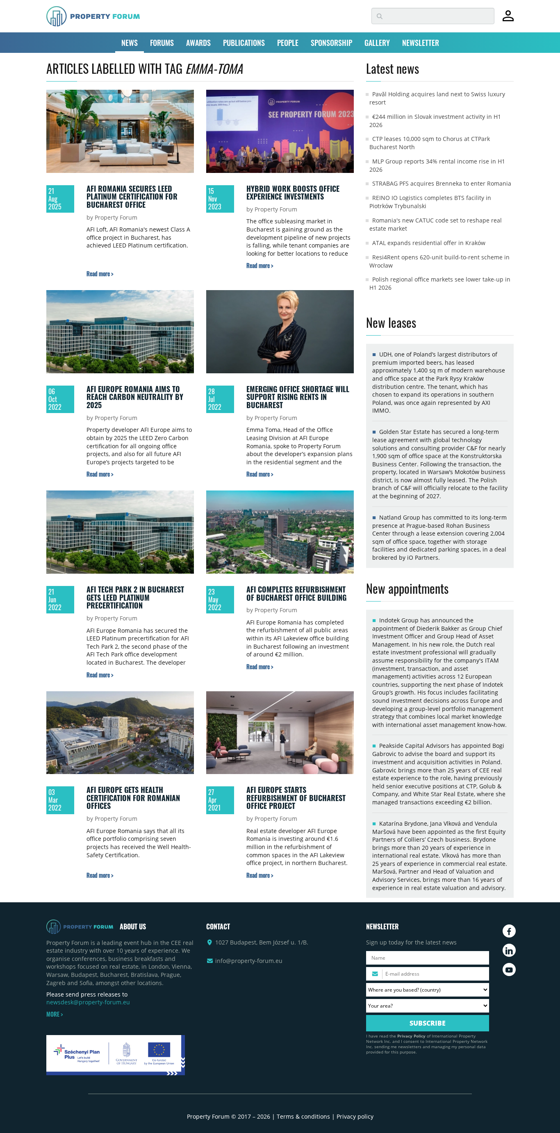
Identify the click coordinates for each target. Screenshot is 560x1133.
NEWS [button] (129, 42)
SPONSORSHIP (331, 42)
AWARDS (198, 42)
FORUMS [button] (162, 42)
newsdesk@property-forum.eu (88, 1002)
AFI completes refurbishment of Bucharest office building (296, 593)
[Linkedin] (509, 950)
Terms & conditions (303, 1116)
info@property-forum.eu (248, 961)
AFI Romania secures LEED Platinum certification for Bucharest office (132, 196)
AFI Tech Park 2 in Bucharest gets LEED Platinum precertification (135, 597)
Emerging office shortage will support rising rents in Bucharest (297, 397)
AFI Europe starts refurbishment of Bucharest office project (296, 797)
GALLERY (377, 42)
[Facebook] (509, 931)
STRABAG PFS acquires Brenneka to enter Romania (441, 183)
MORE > (54, 1014)
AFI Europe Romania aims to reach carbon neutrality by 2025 (135, 397)
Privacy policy (355, 1116)
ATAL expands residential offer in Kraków (428, 243)
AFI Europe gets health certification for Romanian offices (133, 797)
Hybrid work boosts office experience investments (292, 192)
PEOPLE (287, 42)
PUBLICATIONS (244, 42)
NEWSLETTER (420, 42)
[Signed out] (508, 19)
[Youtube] (509, 969)
